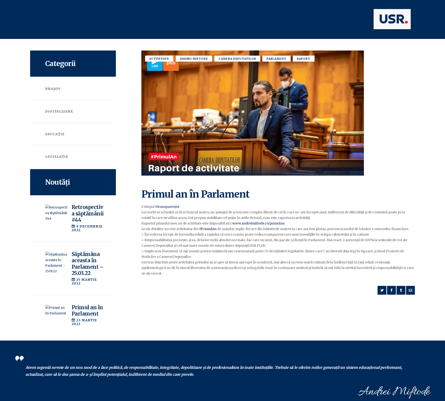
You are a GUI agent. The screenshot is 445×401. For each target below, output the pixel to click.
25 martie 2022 (84, 281)
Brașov (53, 89)
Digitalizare (59, 111)
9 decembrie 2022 (87, 228)
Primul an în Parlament (87, 310)
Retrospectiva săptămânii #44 (88, 213)
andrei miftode (194, 58)
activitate (159, 58)
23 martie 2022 (84, 322)
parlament (276, 58)
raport (303, 58)
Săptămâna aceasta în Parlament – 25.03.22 (87, 264)
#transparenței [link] (167, 207)
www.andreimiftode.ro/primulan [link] (258, 223)
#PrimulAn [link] (208, 229)
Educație (54, 134)
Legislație (56, 157)
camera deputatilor (237, 58)
